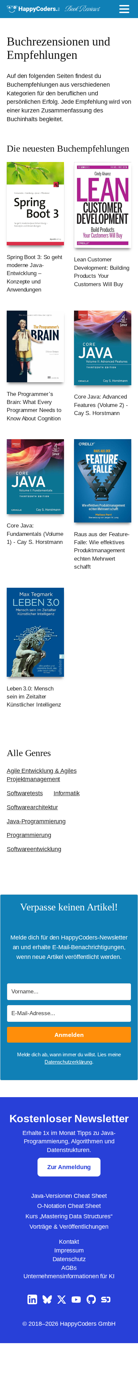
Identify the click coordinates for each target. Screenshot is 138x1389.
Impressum (69, 1296)
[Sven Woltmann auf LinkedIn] (32, 1346)
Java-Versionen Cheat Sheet (69, 1241)
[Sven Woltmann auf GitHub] (91, 1346)
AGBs (69, 1313)
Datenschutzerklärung (68, 1108)
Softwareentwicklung (36, 885)
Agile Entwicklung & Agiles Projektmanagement (43, 811)
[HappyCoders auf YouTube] (76, 1346)
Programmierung (31, 871)
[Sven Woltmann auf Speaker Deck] (106, 1346)
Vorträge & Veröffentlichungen (69, 1272)
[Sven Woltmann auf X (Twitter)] (61, 1345)
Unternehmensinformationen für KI (69, 1322)
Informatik (72, 829)
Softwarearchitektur (35, 843)
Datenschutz (69, 1305)
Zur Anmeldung (69, 1213)
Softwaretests (27, 829)
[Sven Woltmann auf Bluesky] (47, 1346)
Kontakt (69, 1288)
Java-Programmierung (38, 857)
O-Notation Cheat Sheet (69, 1252)
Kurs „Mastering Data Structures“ (69, 1262)
